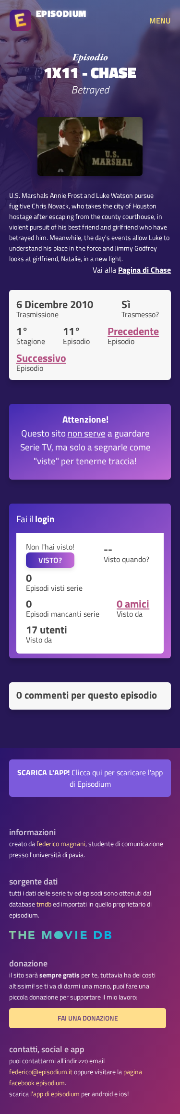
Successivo (41, 358)
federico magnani (60, 843)
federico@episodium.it (40, 1072)
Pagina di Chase (144, 270)
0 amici (133, 604)
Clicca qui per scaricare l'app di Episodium (90, 778)
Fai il (35, 519)
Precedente (133, 331)
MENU (159, 20)
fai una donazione (88, 1018)
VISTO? (50, 560)
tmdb (43, 904)
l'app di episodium (55, 1094)
